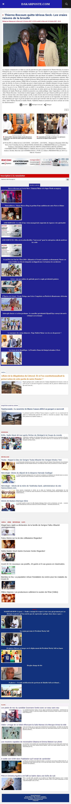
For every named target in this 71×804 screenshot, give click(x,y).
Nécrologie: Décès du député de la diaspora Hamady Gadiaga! (27, 473)
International (19, 147)
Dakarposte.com (35, 4)
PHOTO (38, 147)
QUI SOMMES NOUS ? (28, 150)
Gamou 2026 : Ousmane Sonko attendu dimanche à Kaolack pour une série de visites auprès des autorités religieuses (17, 138)
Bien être (18, 150)
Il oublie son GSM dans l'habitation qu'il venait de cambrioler (25, 759)
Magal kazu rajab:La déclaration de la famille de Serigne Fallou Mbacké (30, 525)
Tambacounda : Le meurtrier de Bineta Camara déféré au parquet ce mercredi (32, 409)
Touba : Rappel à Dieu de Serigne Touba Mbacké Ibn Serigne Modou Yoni (31, 460)
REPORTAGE (16, 522)
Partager (48, 104)
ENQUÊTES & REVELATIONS (52, 147)
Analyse (6, 150)
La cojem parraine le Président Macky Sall (34, 631)
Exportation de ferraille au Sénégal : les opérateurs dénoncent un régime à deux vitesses (51, 137)
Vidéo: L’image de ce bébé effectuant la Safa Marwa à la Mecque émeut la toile (33, 725)
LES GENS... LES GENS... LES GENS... (35, 143)
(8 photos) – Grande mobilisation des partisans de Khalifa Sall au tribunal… (34, 682)
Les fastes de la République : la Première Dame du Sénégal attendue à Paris (34, 350)
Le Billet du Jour (17, 143)
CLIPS (23, 522)
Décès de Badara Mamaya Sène (14, 501)
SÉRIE (9, 522)
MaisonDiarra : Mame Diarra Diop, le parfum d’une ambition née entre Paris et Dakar (34, 205)
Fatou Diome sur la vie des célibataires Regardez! (21, 538)
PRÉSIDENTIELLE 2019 (57, 150)
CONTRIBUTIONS (11, 149)
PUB (38, 150)
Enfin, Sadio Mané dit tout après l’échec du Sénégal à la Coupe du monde (31, 435)
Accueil (24, 104)
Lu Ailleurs (44, 150)
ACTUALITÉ (7, 143)
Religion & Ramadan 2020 (57, 143)
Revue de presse (41, 149)
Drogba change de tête (34, 665)
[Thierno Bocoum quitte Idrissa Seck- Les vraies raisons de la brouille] (35, 23)
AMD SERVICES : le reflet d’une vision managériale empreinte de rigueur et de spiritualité (35, 223)
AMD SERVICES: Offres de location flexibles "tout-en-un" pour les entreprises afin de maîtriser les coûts (34, 241)
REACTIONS (29, 145)
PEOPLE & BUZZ (29, 147)
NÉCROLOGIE (61, 149)
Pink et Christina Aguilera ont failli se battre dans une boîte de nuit (28, 776)
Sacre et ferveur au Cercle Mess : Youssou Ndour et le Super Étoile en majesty (34, 188)
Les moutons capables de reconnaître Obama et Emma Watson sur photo (31, 742)
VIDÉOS (33, 149)
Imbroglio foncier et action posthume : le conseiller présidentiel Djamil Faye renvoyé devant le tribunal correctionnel (35, 314)
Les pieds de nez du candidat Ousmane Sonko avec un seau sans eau (30, 708)
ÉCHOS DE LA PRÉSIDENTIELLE (45, 145)
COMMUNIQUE (23, 149)
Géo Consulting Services (16, 145)
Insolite (12, 150)
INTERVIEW (51, 149)
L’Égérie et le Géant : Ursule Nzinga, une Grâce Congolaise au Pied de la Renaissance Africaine (34, 296)
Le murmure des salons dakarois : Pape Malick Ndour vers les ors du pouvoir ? (34, 333)
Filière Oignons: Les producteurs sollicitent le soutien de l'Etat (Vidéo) (29, 592)
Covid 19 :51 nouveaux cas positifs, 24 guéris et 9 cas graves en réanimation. (33, 564)
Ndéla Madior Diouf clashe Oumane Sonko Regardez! (23, 551)
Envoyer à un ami (37, 104)
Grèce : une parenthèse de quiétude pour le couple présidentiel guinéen (35, 279)
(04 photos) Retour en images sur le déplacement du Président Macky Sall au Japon (34, 648)
